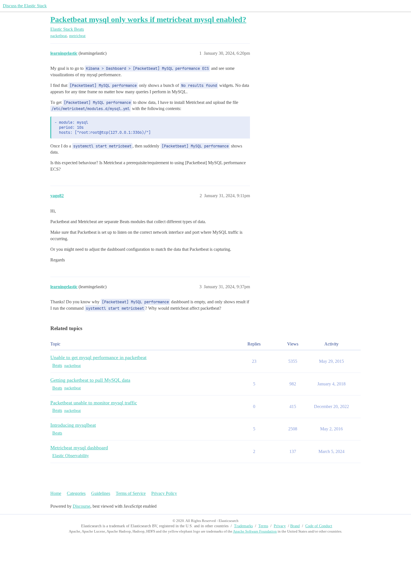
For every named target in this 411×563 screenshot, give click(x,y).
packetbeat (58, 36)
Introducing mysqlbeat (73, 425)
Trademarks (243, 526)
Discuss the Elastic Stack (25, 5)
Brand (295, 526)
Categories (76, 493)
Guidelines (100, 493)
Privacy (280, 526)
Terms (263, 526)
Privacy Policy (164, 493)
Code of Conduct (318, 526)
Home (55, 493)
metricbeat (77, 36)
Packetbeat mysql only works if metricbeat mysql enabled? (148, 19)
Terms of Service (131, 493)
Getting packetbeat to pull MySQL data (90, 380)
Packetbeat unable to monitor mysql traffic (93, 402)
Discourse (81, 506)
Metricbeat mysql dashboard (79, 447)
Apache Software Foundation (255, 531)
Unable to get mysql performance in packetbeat (98, 357)
